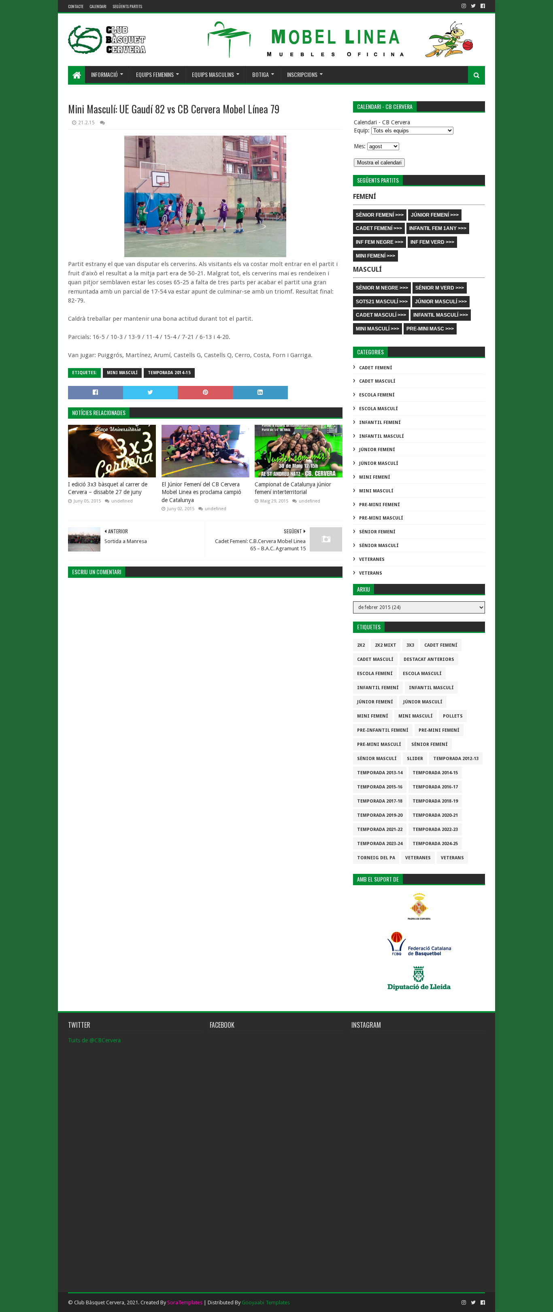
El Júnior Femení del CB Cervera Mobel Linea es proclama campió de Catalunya (201, 492)
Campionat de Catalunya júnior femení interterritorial (293, 488)
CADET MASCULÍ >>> (381, 315)
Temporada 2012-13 (456, 758)
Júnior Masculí (378, 463)
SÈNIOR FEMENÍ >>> (380, 215)
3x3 (410, 645)
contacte (75, 6)
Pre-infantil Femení (382, 730)
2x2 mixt (385, 645)
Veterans (370, 573)
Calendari (97, 6)
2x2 (361, 645)
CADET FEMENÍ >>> (379, 228)
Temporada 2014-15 (169, 373)
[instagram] (464, 6)
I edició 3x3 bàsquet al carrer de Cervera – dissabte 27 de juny (107, 488)
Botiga (260, 74)
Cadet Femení (375, 368)
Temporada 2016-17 (435, 787)
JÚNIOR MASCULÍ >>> (441, 302)
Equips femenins (155, 74)
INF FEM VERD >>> (432, 242)
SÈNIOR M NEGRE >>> (382, 288)
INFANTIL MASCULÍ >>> (440, 315)
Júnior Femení (377, 449)
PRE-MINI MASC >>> (430, 329)
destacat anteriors (429, 659)
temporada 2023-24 (379, 843)
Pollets (453, 716)
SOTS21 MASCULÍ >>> (382, 302)
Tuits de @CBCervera (94, 1040)
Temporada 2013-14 (379, 772)
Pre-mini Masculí (381, 518)
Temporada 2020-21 (435, 815)
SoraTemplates (184, 1302)
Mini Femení (374, 477)
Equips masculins (213, 74)
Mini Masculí (122, 373)
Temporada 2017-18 (379, 801)
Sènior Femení (377, 532)
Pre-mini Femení (379, 504)
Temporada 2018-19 (435, 801)
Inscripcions (302, 74)
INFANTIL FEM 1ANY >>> (437, 228)
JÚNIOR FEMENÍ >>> (435, 215)
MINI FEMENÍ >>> (375, 256)
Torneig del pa (376, 857)
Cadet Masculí (377, 381)
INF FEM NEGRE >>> (379, 242)
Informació (104, 74)
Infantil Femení (380, 422)
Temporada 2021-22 (379, 829)
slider (415, 758)
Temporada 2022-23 (435, 829)
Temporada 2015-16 (379, 787)
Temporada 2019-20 (379, 815)
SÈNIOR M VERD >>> (439, 288)
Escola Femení (377, 395)
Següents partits (127, 6)
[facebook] (482, 6)
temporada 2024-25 (435, 843)
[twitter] (473, 6)
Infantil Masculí (381, 436)
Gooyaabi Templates (266, 1302)
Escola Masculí (378, 408)
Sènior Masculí (379, 545)
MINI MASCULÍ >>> (377, 329)
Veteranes (372, 559)
